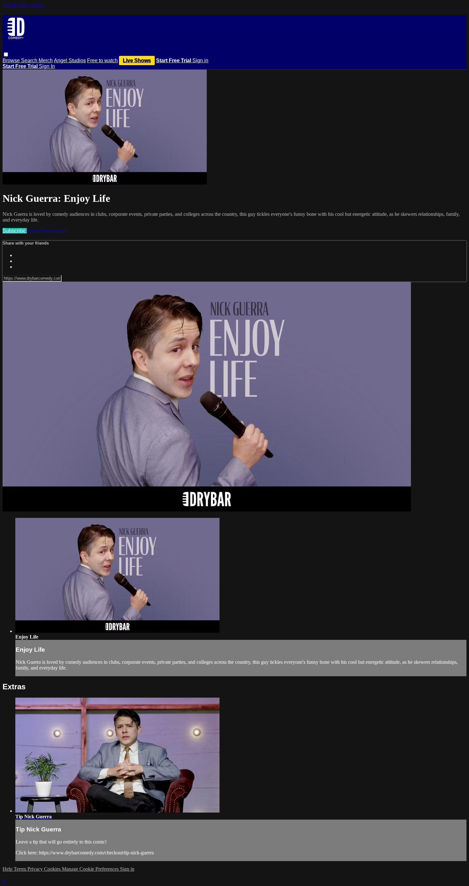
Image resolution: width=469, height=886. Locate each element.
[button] (6, 54)
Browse (12, 60)
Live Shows (137, 60)
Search (30, 60)
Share (61, 230)
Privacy (35, 869)
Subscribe (15, 230)
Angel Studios (70, 60)
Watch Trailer (41, 230)
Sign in (200, 60)
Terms (20, 869)
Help (8, 869)
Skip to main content (23, 5)
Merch (46, 60)
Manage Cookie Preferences (91, 869)
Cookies (53, 869)
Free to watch (102, 60)
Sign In (47, 66)
